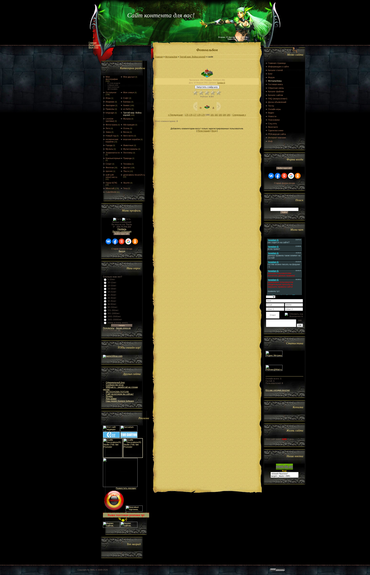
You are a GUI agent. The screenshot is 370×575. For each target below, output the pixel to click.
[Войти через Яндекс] (121, 241)
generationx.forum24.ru (134, 175)
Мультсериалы (130, 149)
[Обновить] (298, 296)
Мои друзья (129, 77)
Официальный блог (115, 382)
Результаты (108, 328)
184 (224, 115)
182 (216, 115)
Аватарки (110, 105)
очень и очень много (118, 322)
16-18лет (112, 289)
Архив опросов (123, 328)
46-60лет (112, 304)
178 (199, 115)
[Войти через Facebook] (115, 241)
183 (220, 115)
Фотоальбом (171, 57)
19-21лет (112, 292)
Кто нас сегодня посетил (278, 390)
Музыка (127, 119)
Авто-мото (128, 135)
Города (109, 145)
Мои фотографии (112, 78)
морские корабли (131, 139)
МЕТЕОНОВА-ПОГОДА (117, 392)
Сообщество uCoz (115, 385)
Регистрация (95, 45)
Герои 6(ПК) (111, 183)
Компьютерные (113, 158)
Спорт (109, 164)
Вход (91, 47)
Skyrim (126, 183)
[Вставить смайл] (301, 296)
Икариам (110, 102)
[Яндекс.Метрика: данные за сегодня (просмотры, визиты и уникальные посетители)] (274, 354)
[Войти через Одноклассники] (135, 241)
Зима (108, 132)
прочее (109, 171)
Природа (127, 158)
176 (191, 115)
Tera (125, 188)
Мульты (109, 149)
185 (228, 115)
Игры (108, 98)
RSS (96, 47)
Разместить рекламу (126, 488)
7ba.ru (126, 171)
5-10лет (111, 279)
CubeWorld (111, 192)
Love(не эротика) (110, 120)
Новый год (111, 135)
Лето (108, 128)
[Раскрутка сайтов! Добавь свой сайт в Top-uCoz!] (128, 437)
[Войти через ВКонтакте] (108, 241)
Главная (93, 42)
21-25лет (112, 295)
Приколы (110, 109)
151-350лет (113, 310)
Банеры (127, 102)
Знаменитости (113, 152)
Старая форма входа (121, 249)
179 (203, 115)
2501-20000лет (115, 319)
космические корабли (112, 140)
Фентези (110, 167)
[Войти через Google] (128, 241)
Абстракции (129, 124)
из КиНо (127, 109)
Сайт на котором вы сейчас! (120, 394)
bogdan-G (221, 83)
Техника (127, 164)
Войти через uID (122, 234)
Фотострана (111, 124)
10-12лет (112, 282)
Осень (126, 128)
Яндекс (109, 396)
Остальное (111, 92)
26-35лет (112, 298)
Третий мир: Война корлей (192, 57)
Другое (126, 167)
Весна (126, 132)
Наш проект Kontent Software (120, 401)
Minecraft (110, 188)
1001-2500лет (114, 316)
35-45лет (112, 301)
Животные (128, 145)
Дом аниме (111, 398)
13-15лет (112, 285)
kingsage (110, 113)
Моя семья (128, 92)
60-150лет (112, 307)
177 (195, 115)
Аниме (126, 105)
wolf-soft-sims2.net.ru (111, 176)
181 (212, 115)
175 (186, 115)
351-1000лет (114, 313)
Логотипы (127, 152)
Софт (126, 98)
